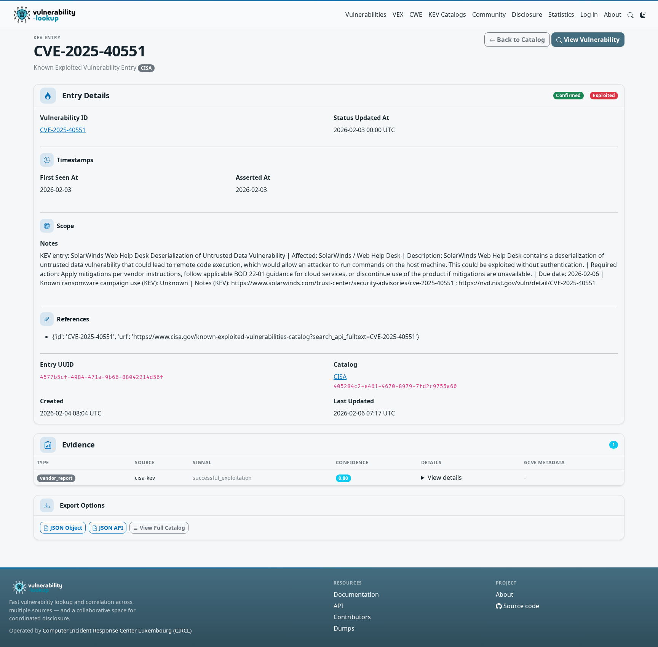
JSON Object (65, 527)
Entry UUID (57, 364)
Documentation (356, 594)
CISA (340, 376)
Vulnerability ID (64, 117)
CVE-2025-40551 (63, 130)
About (612, 14)
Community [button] (489, 14)
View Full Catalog (161, 527)
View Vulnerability (591, 39)
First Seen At (59, 177)
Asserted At (253, 177)
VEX (398, 14)
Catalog (345, 364)
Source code (520, 606)
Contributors (352, 617)
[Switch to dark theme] (643, 14)
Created (52, 401)
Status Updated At (361, 117)
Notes (49, 243)
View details (445, 477)
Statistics (561, 14)
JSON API (110, 527)
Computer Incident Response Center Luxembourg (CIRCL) (117, 630)
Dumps (344, 628)
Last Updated (354, 401)
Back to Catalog (520, 39)
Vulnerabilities (365, 14)
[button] (630, 14)
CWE (415, 14)
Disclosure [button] (527, 14)
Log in (589, 14)
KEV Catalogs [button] (447, 14)
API (338, 606)
